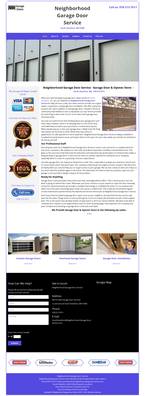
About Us (54, 36)
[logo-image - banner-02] (72, 61)
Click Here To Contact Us (22, 185)
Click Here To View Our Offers (23, 118)
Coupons (75, 36)
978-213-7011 (128, 7)
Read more (28, 264)
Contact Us (87, 36)
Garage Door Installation (116, 258)
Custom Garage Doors (28, 258)
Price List (99, 36)
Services (65, 36)
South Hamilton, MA (83, 91)
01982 (89, 214)
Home (44, 36)
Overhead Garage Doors (72, 258)
